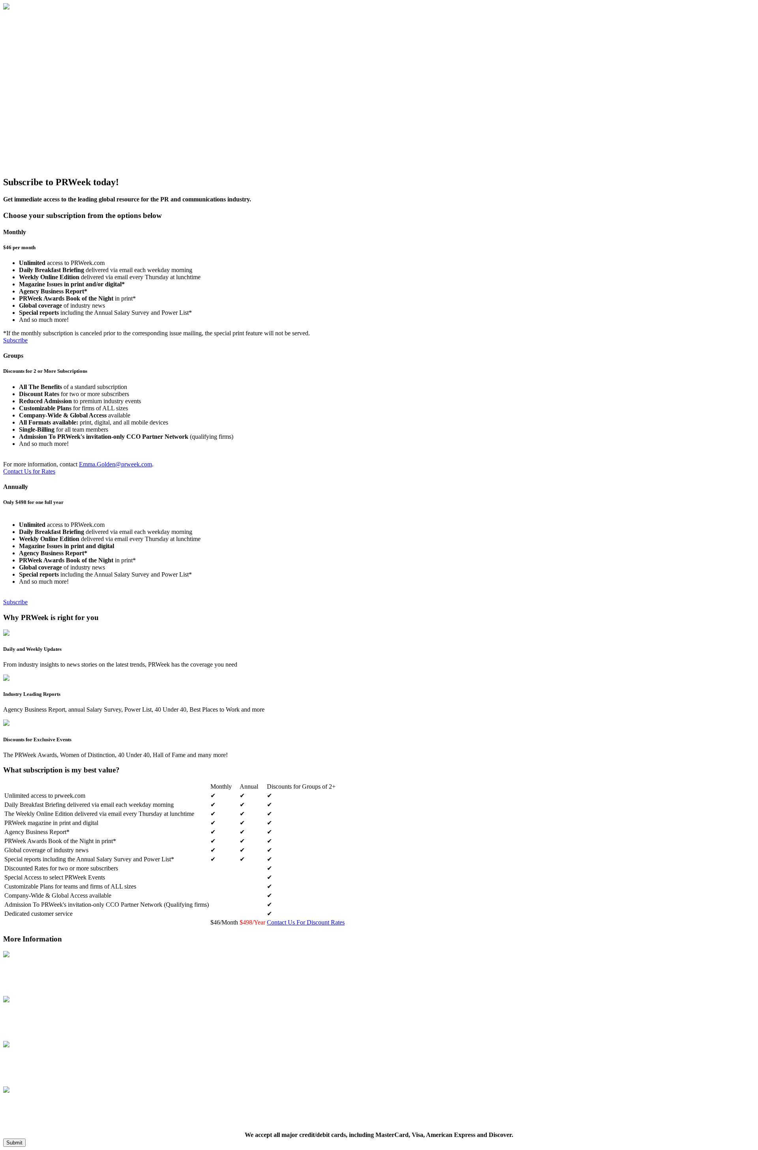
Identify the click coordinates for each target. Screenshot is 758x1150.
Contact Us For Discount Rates (306, 922)
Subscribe (15, 340)
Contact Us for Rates (29, 471)
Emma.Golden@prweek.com (115, 464)
